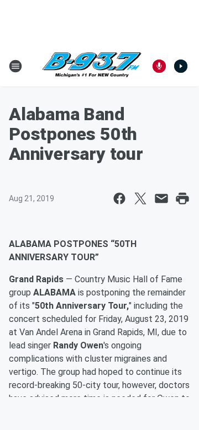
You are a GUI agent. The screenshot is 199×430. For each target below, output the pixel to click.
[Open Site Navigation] (15, 66)
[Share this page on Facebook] (119, 198)
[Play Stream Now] (180, 66)
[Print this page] (182, 198)
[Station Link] (92, 66)
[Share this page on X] (140, 198)
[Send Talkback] (159, 66)
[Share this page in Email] (161, 198)
